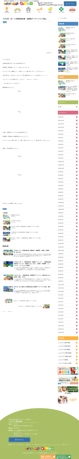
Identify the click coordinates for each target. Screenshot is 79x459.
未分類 (5, 208)
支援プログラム (21, 444)
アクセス (49, 444)
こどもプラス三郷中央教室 (64, 353)
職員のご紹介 (37, 444)
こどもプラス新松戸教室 (64, 342)
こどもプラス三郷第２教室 (64, 356)
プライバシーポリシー (56, 444)
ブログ (32, 444)
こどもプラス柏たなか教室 (64, 363)
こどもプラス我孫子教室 (64, 346)
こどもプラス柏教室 (63, 359)
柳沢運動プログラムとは (12, 444)
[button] (77, 18)
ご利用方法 (27, 444)
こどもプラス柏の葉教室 (64, 349)
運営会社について (65, 444)
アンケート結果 (43, 444)
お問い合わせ (71, 3)
